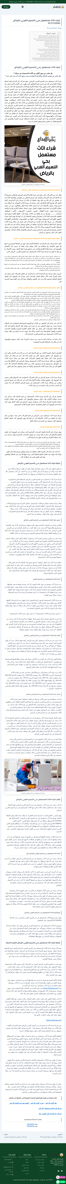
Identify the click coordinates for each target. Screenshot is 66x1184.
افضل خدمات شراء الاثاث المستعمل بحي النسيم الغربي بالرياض (47, 40)
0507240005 (29, 1)
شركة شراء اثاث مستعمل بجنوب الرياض (51, 44)
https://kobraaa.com (51, 988)
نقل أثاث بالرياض (51, 1103)
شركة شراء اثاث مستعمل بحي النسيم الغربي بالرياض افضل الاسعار (45, 58)
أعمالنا (27, 1162)
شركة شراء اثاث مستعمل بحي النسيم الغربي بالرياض (48, 49)
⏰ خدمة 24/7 (9, 1174)
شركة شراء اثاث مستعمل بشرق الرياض (52, 43)
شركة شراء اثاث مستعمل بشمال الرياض (51, 41)
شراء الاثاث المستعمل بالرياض (53, 47)
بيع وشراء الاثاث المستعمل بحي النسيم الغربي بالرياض (49, 56)
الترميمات (42, 1170)
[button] (22, 7)
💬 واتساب (10, 1162)
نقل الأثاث (41, 1168)
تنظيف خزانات (40, 1165)
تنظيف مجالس (40, 1162)
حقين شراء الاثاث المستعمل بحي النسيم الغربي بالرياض (49, 50)
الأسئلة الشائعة (25, 1170)
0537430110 (30, 1124)
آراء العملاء (26, 1168)
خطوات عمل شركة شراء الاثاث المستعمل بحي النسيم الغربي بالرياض (46, 38)
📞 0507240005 (8, 1159)
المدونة (27, 1173)
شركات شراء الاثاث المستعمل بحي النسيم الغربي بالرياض (48, 37)
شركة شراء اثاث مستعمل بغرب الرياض (52, 46)
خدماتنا (27, 1159)
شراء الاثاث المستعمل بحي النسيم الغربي (51, 52)
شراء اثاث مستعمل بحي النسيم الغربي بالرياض (48, 35)
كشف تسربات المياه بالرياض (19, 1103)
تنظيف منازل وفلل (39, 1159)
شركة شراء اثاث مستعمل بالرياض (49, 1108)
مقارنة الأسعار (25, 1165)
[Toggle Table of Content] (58, 33)
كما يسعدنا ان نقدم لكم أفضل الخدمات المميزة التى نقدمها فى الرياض (46, 59)
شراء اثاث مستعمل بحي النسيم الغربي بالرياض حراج (49, 55)
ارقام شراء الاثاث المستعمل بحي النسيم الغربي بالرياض (48, 53)
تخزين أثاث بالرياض (37, 1103)
